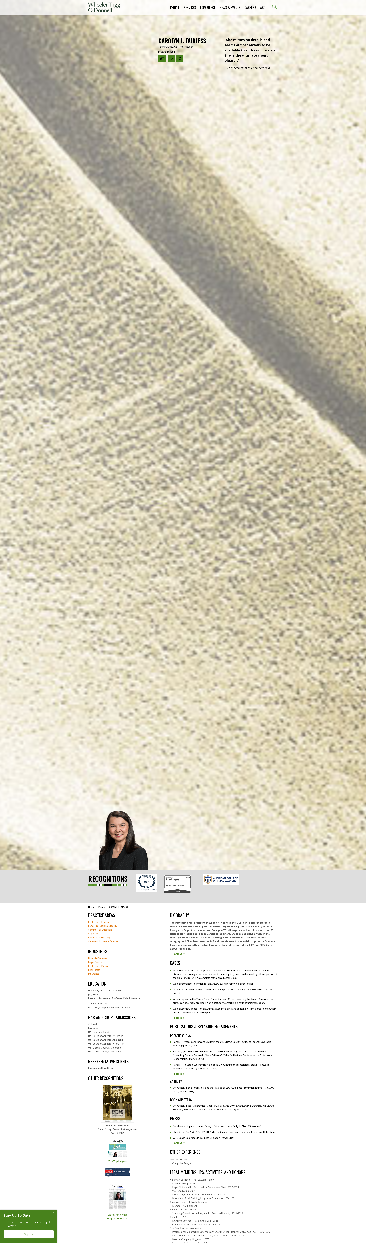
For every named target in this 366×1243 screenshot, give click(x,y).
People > (102, 906)
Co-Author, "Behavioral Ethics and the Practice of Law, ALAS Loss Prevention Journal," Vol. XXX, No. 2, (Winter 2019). (223, 1089)
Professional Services (99, 966)
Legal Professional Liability (102, 925)
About (264, 7)
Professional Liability (99, 922)
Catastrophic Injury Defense (103, 941)
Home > (92, 906)
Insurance (93, 973)
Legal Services (95, 962)
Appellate (93, 933)
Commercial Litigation (100, 929)
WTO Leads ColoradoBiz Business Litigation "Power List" (203, 1137)
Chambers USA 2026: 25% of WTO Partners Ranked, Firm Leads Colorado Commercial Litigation (224, 1132)
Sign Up (28, 1234)
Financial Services (97, 958)
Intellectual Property (99, 937)
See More (180, 954)
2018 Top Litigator (118, 1161)
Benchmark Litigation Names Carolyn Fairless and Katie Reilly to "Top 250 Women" (217, 1126)
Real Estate (94, 969)
